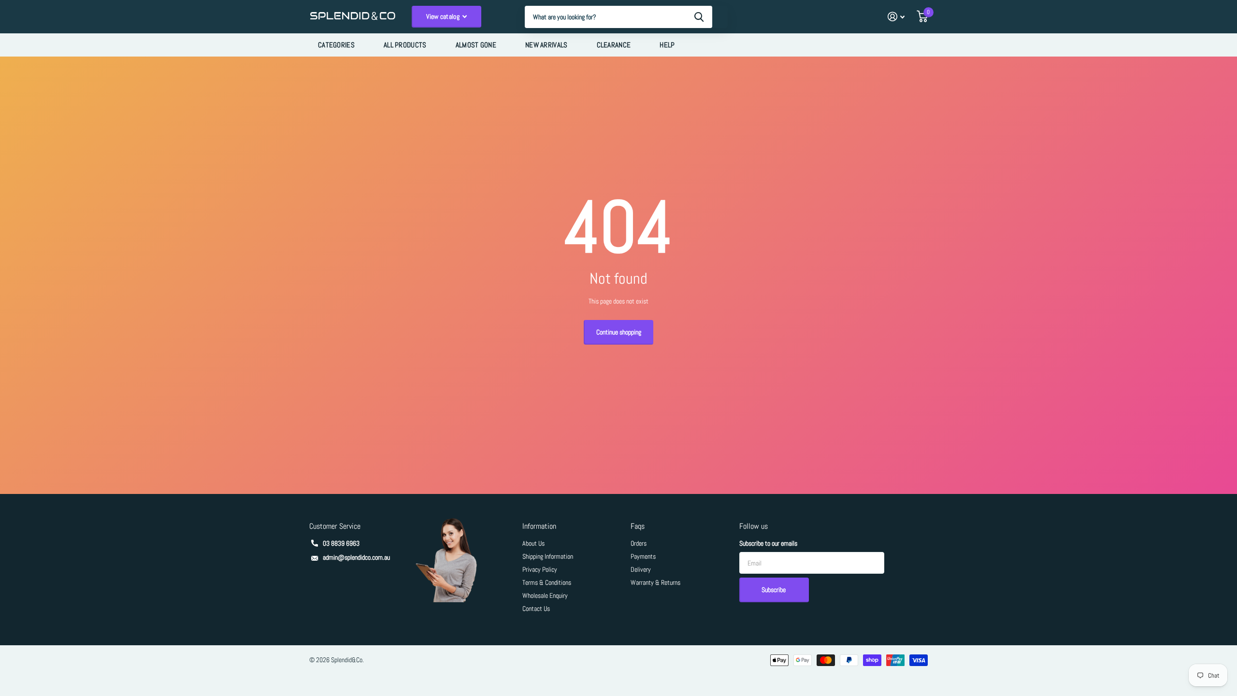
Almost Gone (476, 44)
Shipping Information (547, 556)
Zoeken (699, 17)
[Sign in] (896, 17)
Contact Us (536, 608)
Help (667, 44)
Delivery (641, 569)
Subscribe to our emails (768, 543)
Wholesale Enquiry (545, 595)
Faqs (638, 526)
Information (539, 526)
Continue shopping (618, 332)
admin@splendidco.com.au (356, 557)
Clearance (614, 44)
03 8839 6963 (341, 543)
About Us (533, 543)
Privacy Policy (539, 569)
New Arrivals (546, 44)
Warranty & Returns (655, 582)
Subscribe (774, 589)
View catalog (443, 16)
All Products (405, 44)
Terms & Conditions (546, 582)
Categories (336, 44)
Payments (643, 556)
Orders (639, 543)
